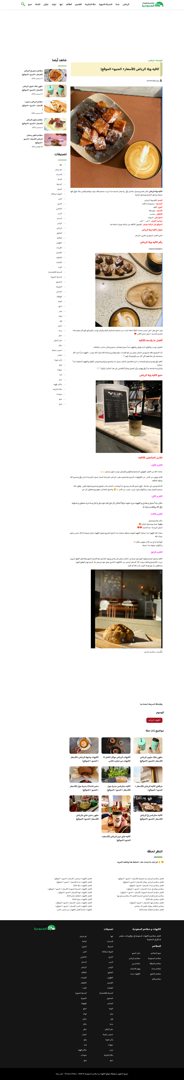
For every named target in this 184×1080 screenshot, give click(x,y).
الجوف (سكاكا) (56, 194)
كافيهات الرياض (154, 720)
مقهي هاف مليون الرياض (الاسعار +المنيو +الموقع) (151, 759)
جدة (117, 4)
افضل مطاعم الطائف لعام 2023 (151, 910)
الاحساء (59, 174)
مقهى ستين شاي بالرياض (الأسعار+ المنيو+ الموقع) (87, 817)
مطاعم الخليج (155, 974)
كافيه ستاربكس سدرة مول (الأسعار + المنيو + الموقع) (119, 788)
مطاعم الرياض (134, 958)
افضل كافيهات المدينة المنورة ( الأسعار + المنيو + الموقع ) (70, 889)
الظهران (59, 243)
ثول (60, 321)
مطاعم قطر (156, 979)
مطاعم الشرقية (155, 963)
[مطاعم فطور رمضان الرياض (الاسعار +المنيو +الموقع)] (55, 140)
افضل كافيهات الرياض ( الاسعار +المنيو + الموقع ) (73, 879)
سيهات (59, 370)
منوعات (59, 394)
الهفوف (59, 296)
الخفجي (59, 209)
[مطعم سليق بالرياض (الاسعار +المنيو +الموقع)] (55, 124)
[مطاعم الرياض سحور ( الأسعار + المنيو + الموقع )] (55, 106)
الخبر (60, 199)
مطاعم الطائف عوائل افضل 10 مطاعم (149, 906)
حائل (60, 335)
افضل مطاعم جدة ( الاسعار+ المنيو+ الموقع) (147, 885)
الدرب (59, 213)
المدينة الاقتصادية (55, 272)
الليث (60, 267)
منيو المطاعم (156, 953)
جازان (46, 4)
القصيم (78, 4)
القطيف (59, 257)
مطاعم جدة (156, 969)
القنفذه (59, 262)
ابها (61, 4)
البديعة (59, 184)
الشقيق (59, 233)
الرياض (126, 4)
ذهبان (59, 355)
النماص (59, 292)
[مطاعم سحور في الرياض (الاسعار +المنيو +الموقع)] (55, 75)
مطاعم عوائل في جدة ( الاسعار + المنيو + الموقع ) (145, 889)
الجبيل (59, 189)
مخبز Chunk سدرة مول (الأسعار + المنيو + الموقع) (84, 788)
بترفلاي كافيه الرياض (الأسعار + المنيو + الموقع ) (148, 788)
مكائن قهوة (58, 384)
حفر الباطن (58, 340)
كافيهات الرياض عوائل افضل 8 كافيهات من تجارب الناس (117, 759)
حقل (60, 345)
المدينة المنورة (105, 4)
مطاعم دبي (136, 963)
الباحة (37, 4)
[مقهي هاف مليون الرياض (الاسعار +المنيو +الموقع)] (55, 91)
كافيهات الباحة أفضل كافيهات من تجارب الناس (74, 910)
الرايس (59, 223)
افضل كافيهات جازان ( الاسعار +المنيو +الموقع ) (74, 903)
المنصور (59, 282)
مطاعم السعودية (154, 958)
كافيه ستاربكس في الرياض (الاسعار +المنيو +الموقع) (151, 817)
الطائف (69, 4)
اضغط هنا (114, 224)
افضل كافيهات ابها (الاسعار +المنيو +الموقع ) (75, 892)
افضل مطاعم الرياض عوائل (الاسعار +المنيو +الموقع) (143, 882)
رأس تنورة (58, 360)
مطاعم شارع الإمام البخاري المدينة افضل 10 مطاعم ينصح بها (140, 896)
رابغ (60, 365)
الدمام (59, 218)
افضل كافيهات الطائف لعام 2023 (79, 896)
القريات (59, 248)
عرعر (60, 379)
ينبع (60, 404)
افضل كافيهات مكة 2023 (82, 885)
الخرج (60, 204)
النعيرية (59, 287)
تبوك (54, 4)
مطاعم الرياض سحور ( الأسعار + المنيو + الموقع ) (32, 105)
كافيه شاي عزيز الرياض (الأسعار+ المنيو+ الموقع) (116, 838)
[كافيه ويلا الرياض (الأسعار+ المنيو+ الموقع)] (115, 136)
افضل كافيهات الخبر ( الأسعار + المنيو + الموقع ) (73, 906)
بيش (60, 311)
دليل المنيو (136, 953)
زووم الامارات (135, 969)
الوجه (60, 301)
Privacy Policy (71, 1074)
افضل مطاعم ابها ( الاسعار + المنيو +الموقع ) (147, 903)
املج (60, 306)
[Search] (22, 4)
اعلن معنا (59, 1074)
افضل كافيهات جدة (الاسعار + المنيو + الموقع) (74, 882)
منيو (30, 4)
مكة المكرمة (90, 4)
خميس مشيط (57, 350)
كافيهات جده (135, 974)
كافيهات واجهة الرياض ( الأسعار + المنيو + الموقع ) (85, 759)
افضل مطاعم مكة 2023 (155, 899)
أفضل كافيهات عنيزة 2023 (82, 899)
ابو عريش (58, 169)
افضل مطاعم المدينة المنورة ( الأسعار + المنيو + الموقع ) (142, 892)
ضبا (60, 375)
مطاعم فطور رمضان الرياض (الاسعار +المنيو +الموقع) (33, 139)
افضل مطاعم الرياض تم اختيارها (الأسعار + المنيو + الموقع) (141, 879)
